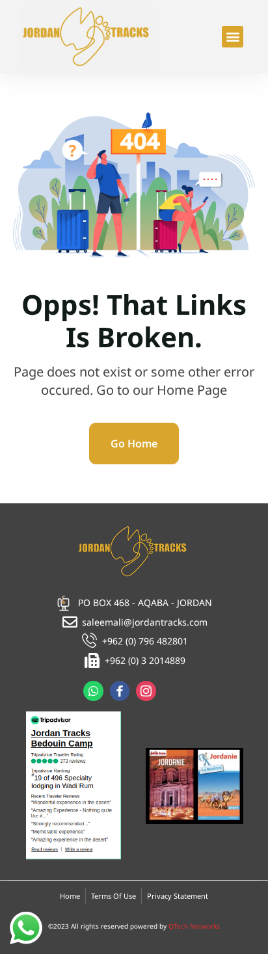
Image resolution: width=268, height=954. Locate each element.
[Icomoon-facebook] (120, 691)
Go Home (134, 443)
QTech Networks (194, 926)
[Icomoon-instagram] (146, 691)
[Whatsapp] (93, 691)
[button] (232, 36)
